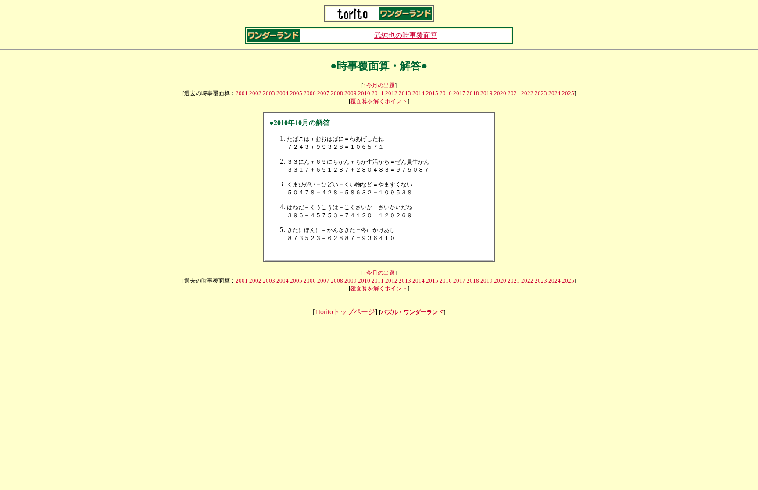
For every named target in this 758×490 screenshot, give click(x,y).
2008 (337, 93)
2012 (391, 93)
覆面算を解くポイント (379, 101)
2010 (364, 93)
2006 (310, 93)
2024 (554, 93)
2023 (541, 93)
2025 (568, 93)
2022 (527, 93)
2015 (432, 93)
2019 (486, 93)
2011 (378, 93)
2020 (500, 93)
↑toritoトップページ (345, 311)
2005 (296, 93)
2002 (255, 93)
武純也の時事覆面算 (405, 35)
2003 (269, 93)
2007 (323, 93)
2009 (350, 93)
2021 (514, 93)
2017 (459, 93)
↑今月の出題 (379, 85)
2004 (282, 93)
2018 (473, 93)
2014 (418, 93)
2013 (405, 93)
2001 (242, 93)
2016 (446, 93)
